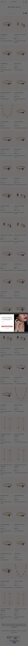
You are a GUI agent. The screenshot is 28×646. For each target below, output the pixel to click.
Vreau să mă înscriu (7, 326)
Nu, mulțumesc (7, 328)
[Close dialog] (27, 315)
